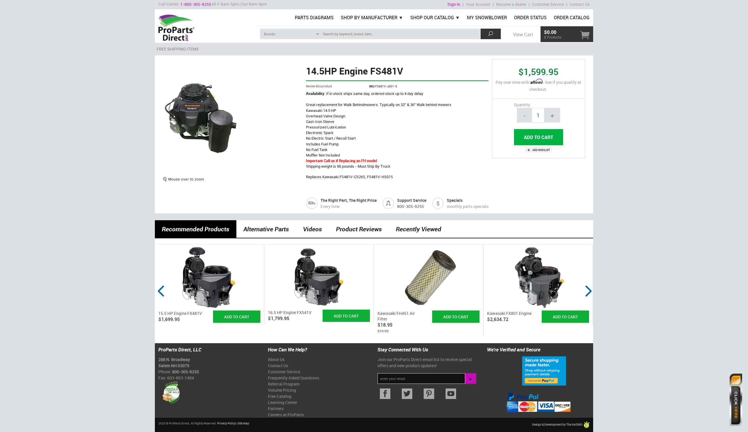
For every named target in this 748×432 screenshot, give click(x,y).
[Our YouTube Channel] (451, 393)
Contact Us (579, 4)
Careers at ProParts (286, 414)
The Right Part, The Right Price (349, 200)
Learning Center (282, 402)
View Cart (523, 34)
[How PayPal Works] (544, 370)
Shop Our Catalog (432, 17)
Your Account (478, 4)
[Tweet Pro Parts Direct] (407, 393)
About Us (276, 359)
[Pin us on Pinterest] (429, 393)
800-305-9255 (410, 206)
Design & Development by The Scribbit (557, 424)
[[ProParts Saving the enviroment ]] (170, 390)
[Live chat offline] (736, 400)
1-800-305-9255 (195, 4)
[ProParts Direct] (206, 25)
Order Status (530, 17)
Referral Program (283, 384)
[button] (160, 302)
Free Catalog (279, 396)
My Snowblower (487, 17)
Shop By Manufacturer (369, 17)
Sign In (453, 4)
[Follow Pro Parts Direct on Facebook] (385, 393)
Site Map (243, 423)
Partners (276, 408)
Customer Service (548, 4)
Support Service (411, 200)
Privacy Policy (226, 423)
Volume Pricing (282, 390)
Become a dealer (511, 4)
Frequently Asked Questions (293, 378)
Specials (455, 200)
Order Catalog (572, 17)
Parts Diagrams (314, 17)
